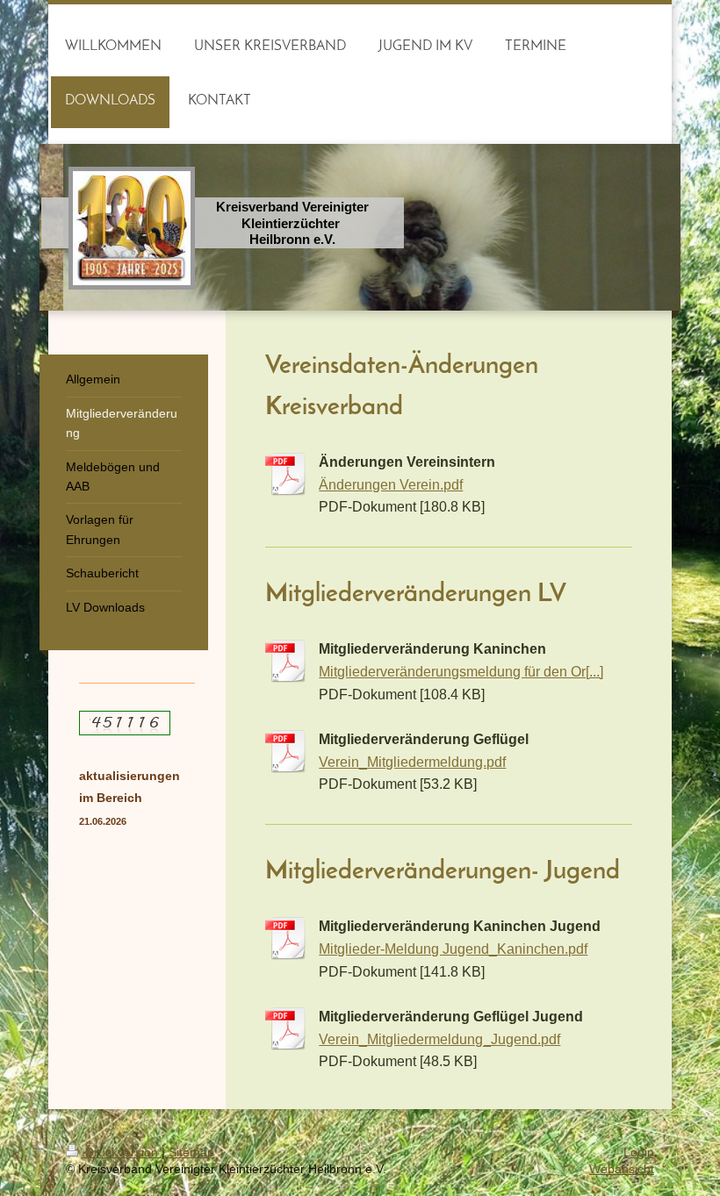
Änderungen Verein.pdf (391, 484)
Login (638, 1152)
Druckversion (122, 1152)
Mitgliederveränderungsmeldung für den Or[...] (461, 671)
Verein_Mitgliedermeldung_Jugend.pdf (439, 1039)
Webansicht (621, 1169)
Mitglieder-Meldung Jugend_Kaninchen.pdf (453, 948)
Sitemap (191, 1152)
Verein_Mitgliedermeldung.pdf (412, 762)
